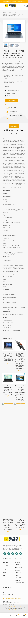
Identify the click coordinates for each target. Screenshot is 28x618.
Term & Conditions (18, 576)
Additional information (11, 130)
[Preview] (12, 348)
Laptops (10, 13)
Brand (22, 130)
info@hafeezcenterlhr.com (12, 598)
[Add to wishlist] (12, 346)
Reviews (14, 134)
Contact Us (6, 562)
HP (5, 104)
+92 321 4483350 (8, 594)
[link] (10, 5)
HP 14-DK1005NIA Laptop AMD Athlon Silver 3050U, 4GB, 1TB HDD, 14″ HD (8, 390)
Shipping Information (18, 571)
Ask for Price (11, 100)
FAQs (4, 572)
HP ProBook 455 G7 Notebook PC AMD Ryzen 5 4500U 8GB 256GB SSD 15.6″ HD (8, 357)
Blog (4, 575)
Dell (8, 531)
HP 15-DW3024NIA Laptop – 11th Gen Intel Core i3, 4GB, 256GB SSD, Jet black (20, 523)
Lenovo (20, 370)
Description (14, 126)
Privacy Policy (18, 567)
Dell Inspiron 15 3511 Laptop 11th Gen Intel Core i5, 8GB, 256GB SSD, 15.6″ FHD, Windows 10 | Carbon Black (8, 524)
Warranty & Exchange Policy (19, 581)
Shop (4, 13)
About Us (5, 565)
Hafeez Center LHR (15, 607)
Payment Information (18, 563)
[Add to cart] (12, 342)
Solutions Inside (14, 610)
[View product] (12, 344)
